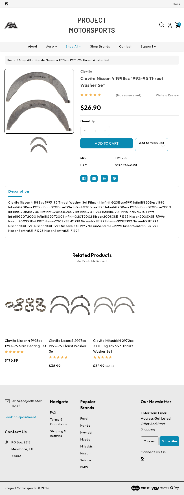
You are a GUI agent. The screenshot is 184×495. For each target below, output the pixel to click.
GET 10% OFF (58, 278)
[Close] (154, 203)
